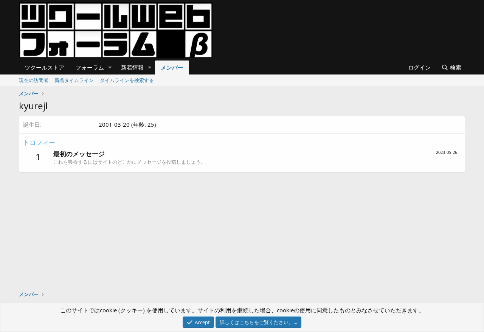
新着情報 (132, 67)
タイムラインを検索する (127, 80)
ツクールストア (44, 67)
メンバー (172, 67)
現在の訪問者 (33, 80)
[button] (110, 67)
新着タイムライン (74, 80)
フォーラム (90, 67)
